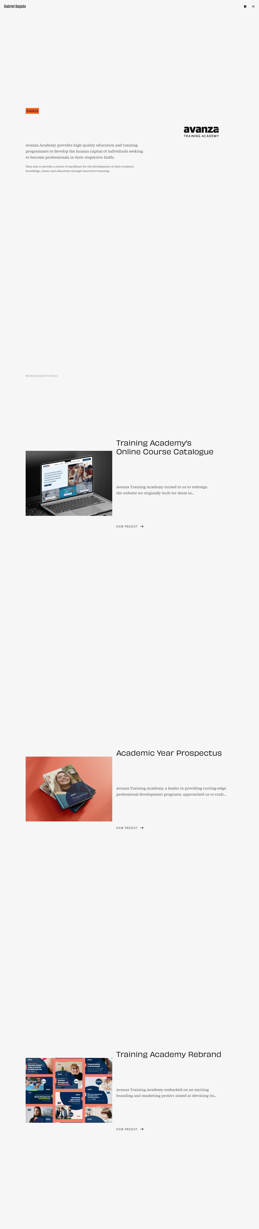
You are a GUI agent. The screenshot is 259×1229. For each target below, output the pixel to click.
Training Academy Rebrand (168, 1155)
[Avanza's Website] (201, 234)
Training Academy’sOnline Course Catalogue (165, 548)
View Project (127, 628)
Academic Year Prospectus (169, 854)
